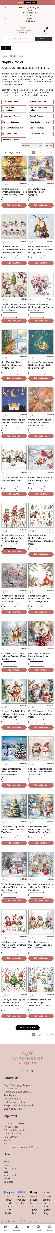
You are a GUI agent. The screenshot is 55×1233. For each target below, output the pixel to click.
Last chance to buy (13, 1108)
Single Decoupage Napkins (18, 1085)
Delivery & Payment (14, 1130)
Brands (30, 18)
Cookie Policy (11, 1137)
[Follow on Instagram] (27, 1071)
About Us (8, 1140)
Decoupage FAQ (30, 13)
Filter (6, 48)
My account (10, 1175)
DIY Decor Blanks (12, 1098)
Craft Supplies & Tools (15, 1102)
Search (43, 38)
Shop (6, 1165)
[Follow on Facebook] (23, 1071)
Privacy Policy (11, 1127)
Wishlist (8, 1178)
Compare (8, 1182)
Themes (30, 16)
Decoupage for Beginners (30, 7)
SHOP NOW (30, 3)
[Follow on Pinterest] (32, 1071)
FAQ (6, 1143)
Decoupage (10, 1168)
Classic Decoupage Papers (18, 1092)
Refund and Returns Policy (17, 1133)
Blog (30, 10)
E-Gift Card (30, 21)
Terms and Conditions (15, 1123)
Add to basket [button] (14, 205)
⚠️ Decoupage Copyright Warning (21, 1147)
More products (27, 1027)
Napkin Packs (10, 1088)
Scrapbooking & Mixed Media (19, 1105)
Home (4, 56)
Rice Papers (10, 1095)
